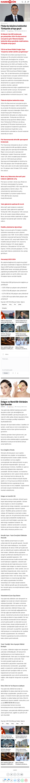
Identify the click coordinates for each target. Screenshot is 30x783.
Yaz (22, 723)
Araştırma (4, 304)
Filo (15, 304)
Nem (17, 723)
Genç (12, 723)
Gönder (6, 373)
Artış (10, 304)
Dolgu (7, 723)
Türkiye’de (4, 308)
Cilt (3, 723)
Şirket (19, 304)
